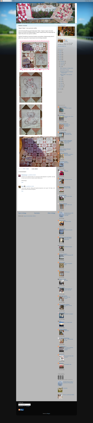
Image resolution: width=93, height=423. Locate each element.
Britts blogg (61, 287)
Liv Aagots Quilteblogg (64, 338)
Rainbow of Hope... (63, 150)
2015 (60, 56)
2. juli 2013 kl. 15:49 (30, 186)
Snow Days (66, 162)
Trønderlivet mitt (62, 195)
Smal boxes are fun (68, 179)
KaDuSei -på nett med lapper (65, 237)
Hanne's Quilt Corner (63, 123)
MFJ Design (61, 354)
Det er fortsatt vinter (68, 322)
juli (61, 66)
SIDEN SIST (66, 330)
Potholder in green (67, 108)
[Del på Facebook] (36, 169)
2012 (60, 88)
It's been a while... (67, 187)
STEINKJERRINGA (63, 329)
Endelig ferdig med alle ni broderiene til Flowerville (68, 214)
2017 (60, 52)
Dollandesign (24, 174)
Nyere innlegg (22, 213)
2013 (60, 59)
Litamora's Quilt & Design (64, 186)
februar (62, 85)
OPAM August (67, 271)
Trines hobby (62, 262)
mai (61, 79)
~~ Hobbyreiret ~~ (63, 346)
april (61, 81)
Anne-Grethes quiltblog (64, 304)
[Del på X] (34, 169)
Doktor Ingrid (62, 312)
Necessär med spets (68, 229)
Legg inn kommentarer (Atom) (30, 215)
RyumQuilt (61, 245)
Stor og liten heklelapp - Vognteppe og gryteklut (68, 348)
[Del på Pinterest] (37, 169)
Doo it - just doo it (63, 254)
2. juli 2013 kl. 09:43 (32, 174)
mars (61, 83)
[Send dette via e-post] (32, 169)
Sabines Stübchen (63, 203)
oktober (62, 64)
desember (62, 61)
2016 (60, 54)
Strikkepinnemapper (68, 246)
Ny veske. (66, 280)
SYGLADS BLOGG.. (63, 296)
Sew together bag (67, 364)
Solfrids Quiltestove (63, 153)
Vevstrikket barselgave (68, 313)
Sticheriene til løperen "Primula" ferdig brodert (66, 72)
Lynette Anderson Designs (65, 149)
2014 (60, 57)
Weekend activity (67, 221)
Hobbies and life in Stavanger (65, 140)
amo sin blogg (62, 170)
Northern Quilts (62, 132)
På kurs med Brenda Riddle (68, 394)
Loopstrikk (66, 171)
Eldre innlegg (51, 213)
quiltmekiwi (61, 115)
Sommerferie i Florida (64, 69)
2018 (60, 50)
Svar (22, 182)
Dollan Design (62, 228)
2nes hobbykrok (62, 107)
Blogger (48, 413)
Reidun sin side (62, 279)
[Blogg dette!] (33, 169)
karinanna (61, 363)
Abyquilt (61, 178)
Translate (28, 406)
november (62, 63)
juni (61, 77)
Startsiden (37, 213)
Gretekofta (65, 388)
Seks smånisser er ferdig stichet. (66, 68)
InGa (60, 321)
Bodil (22, 186)
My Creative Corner (63, 161)
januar (61, 86)
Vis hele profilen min (62, 46)
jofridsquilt (61, 270)
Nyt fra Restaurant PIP (68, 255)
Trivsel (20, 6)
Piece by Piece (62, 220)
